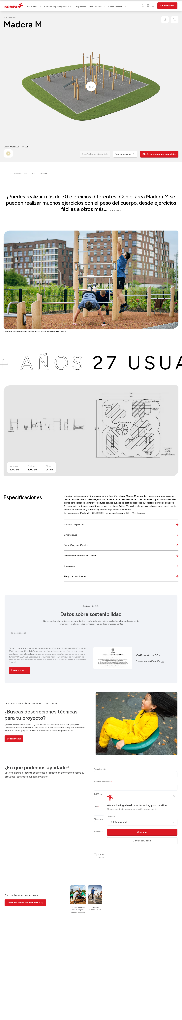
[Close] (174, 796)
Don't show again (142, 840)
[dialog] (91, 510)
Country (111, 816)
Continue (142, 832)
